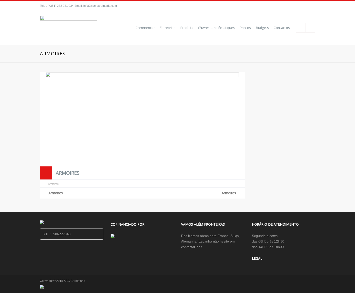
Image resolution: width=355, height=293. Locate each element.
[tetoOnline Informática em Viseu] (42, 286)
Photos (245, 27)
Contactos (282, 27)
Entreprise (167, 27)
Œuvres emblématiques (216, 27)
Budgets (262, 27)
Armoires (67, 173)
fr (301, 28)
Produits (186, 27)
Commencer (145, 27)
